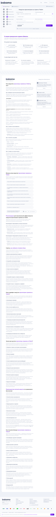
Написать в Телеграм (33, 500)
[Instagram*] (4, 17)
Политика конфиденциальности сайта (20, 512)
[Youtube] (4, 14)
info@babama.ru (46, 501)
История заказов (19, 503)
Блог (17, 504)
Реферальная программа (47, 500)
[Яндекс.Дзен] (4, 24)
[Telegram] (4, 12)
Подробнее (44, 106)
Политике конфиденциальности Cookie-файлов (30, 514)
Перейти (44, 88)
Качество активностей (19, 12)
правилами (37, 28)
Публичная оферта (5, 512)
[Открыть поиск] (41, 2)
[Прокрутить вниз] (4, 28)
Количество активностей (39, 12)
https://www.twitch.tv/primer (16, 130)
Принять (52, 514)
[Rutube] (4, 19)
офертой (34, 28)
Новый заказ (18, 500)
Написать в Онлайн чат (33, 501)
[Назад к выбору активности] (17, 10)
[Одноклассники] (4, 21)
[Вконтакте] (4, 9)
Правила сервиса (11, 512)
